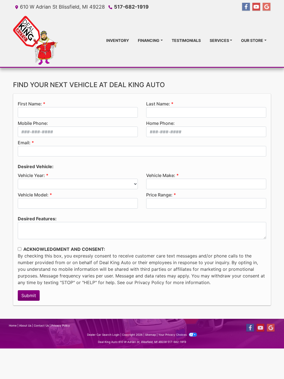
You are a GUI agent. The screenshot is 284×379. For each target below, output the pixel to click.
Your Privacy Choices (172, 334)
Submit (28, 295)
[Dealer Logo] (35, 40)
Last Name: (158, 104)
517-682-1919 (131, 7)
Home (13, 325)
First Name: (30, 104)
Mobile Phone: (33, 123)
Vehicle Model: (33, 195)
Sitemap (150, 334)
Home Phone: (160, 123)
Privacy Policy (149, 282)
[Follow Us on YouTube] (256, 7)
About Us (25, 325)
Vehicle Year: (31, 175)
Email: (24, 142)
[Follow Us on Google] (266, 7)
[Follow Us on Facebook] (246, 7)
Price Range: (159, 195)
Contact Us (41, 325)
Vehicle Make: (160, 175)
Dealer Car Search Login (103, 334)
